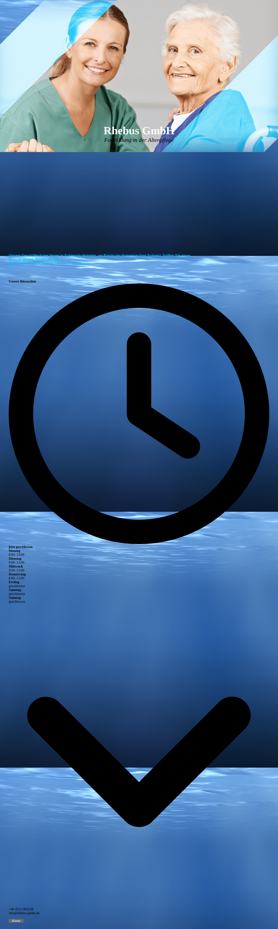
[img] (139, 76)
